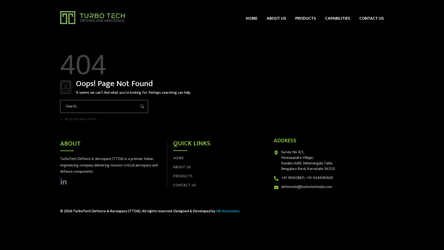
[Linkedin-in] (63, 181)
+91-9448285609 (319, 178)
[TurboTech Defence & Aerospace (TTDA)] (92, 17)
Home (178, 158)
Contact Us (184, 185)
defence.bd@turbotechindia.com (306, 187)
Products (183, 176)
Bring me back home (80, 119)
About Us (182, 167)
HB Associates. (228, 211)
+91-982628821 (293, 178)
